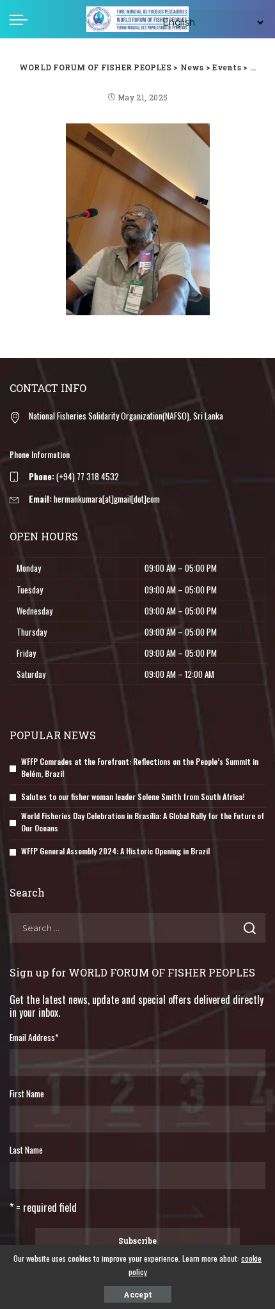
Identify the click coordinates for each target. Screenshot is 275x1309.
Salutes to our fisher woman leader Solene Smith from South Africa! (132, 796)
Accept (137, 1294)
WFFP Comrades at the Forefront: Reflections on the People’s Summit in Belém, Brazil (139, 767)
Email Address (34, 1037)
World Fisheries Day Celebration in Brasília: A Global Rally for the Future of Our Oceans (142, 822)
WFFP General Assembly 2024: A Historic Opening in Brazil (115, 851)
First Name (27, 1093)
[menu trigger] (22, 19)
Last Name (26, 1149)
